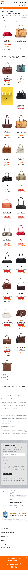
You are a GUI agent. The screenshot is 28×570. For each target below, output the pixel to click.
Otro (5, 463)
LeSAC (2, 540)
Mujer (7, 15)
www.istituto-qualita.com (20, 523)
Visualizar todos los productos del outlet (14, 57)
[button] (4, 37)
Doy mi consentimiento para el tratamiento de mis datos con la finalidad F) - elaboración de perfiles (14, 470)
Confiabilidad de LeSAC (7, 547)
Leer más (12, 492)
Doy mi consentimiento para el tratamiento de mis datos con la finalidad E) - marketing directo (14, 467)
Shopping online (5, 544)
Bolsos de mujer (13, 15)
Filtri (2, 17)
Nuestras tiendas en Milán (7, 532)
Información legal (21, 552)
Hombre (6, 460)
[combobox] (14, 11)
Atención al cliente (5, 529)
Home (2, 15)
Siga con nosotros (5, 536)
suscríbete (7, 473)
